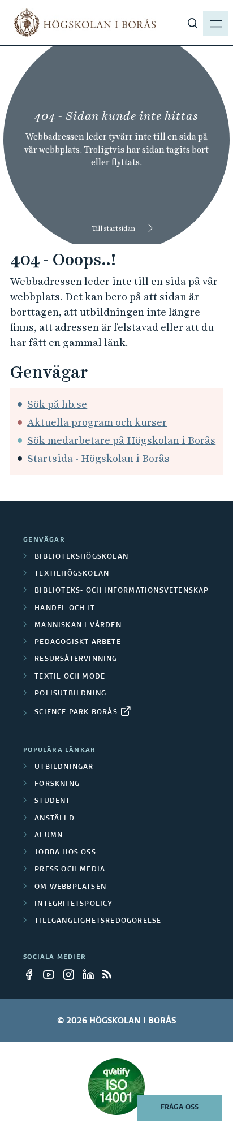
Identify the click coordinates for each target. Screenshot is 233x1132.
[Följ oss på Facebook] (32, 974)
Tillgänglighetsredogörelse (97, 921)
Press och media (69, 870)
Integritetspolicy (73, 904)
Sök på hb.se (57, 404)
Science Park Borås (76, 712)
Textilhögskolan (71, 574)
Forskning (57, 784)
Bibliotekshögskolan (81, 557)
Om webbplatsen (70, 887)
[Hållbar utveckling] (116, 1086)
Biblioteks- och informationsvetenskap (121, 591)
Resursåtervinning (75, 659)
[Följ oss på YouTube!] (52, 974)
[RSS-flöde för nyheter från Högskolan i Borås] (111, 974)
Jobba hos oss (65, 853)
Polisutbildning (70, 694)
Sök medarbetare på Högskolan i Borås (121, 440)
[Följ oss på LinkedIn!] (92, 974)
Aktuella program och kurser (97, 422)
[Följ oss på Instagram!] (72, 974)
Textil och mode (69, 677)
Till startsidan (113, 228)
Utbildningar (63, 767)
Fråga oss (180, 1108)
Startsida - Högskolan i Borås (98, 458)
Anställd (54, 819)
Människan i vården (78, 625)
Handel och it (64, 608)
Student (52, 801)
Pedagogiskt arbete (77, 642)
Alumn (48, 836)
